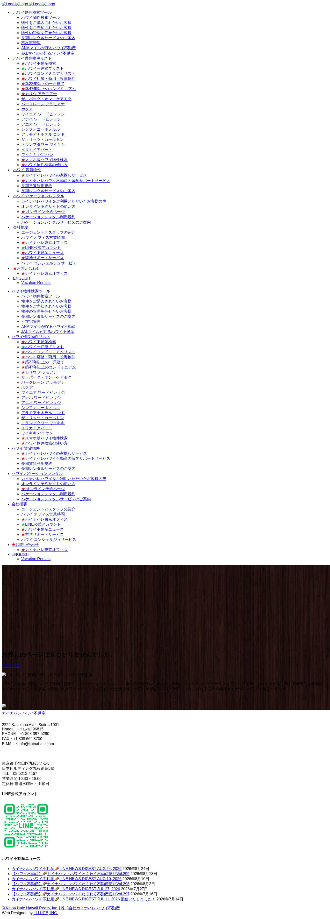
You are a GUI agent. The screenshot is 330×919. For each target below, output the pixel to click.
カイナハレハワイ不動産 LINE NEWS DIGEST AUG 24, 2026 (67, 869)
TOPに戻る (12, 666)
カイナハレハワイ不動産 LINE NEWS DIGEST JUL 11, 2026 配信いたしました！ (84, 899)
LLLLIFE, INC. (46, 913)
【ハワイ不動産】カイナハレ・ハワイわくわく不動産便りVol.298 (70, 884)
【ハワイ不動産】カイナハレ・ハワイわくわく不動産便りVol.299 (70, 874)
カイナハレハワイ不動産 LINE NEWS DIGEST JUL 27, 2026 (66, 889)
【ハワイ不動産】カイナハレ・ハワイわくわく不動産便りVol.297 (70, 894)
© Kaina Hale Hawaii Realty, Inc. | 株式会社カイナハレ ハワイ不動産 (61, 908)
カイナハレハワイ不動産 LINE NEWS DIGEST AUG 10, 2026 (67, 879)
